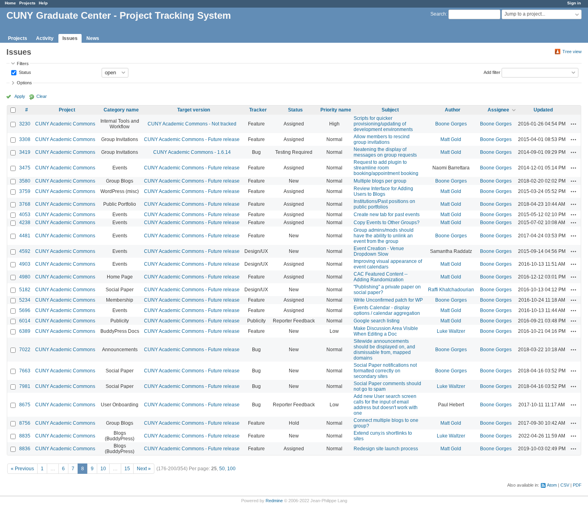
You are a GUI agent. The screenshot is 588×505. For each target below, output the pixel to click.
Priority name (335, 110)
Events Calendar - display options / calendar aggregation (387, 310)
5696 (24, 310)
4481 (24, 236)
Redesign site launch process (386, 448)
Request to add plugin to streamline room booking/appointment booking (386, 167)
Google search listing (377, 321)
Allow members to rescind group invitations (382, 139)
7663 (24, 371)
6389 (24, 331)
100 (231, 468)
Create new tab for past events (387, 214)
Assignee (498, 110)
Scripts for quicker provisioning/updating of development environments (383, 123)
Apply (19, 96)
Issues (70, 38)
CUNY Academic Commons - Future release (192, 139)
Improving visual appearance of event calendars (388, 264)
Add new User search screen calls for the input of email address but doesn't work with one (386, 405)
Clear (41, 96)
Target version (193, 110)
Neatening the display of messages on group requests (385, 152)
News (92, 38)
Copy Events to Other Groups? (387, 222)
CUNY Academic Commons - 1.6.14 (192, 152)
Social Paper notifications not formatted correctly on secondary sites (385, 370)
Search (438, 14)
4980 (24, 277)
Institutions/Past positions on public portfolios (384, 204)
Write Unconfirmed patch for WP (388, 300)
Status (24, 72)
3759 (24, 191)
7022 (24, 349)
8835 (24, 436)
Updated (543, 110)
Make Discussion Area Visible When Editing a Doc (386, 331)
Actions (573, 124)
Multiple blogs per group (380, 181)
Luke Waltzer (451, 331)
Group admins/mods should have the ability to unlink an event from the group (384, 235)
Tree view (572, 51)
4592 (24, 251)
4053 (24, 214)
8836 (24, 448)
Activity (45, 38)
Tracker (258, 110)
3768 (24, 204)
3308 (24, 139)
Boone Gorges (451, 124)
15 (127, 468)
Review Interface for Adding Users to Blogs (383, 191)
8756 (24, 423)
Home (10, 3)
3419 (24, 152)
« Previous (22, 468)
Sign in (574, 3)
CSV (564, 485)
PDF (577, 485)
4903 (24, 264)
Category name (121, 110)
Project (67, 110)
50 (222, 468)
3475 (24, 168)
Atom (552, 485)
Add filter (492, 72)
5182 (24, 289)
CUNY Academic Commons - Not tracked (192, 124)
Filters (23, 63)
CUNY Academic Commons (65, 124)
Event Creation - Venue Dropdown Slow (379, 251)
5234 (24, 300)
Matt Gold (450, 139)
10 (103, 468)
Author (452, 110)
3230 (24, 124)
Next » (144, 468)
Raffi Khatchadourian (451, 289)
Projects (27, 3)
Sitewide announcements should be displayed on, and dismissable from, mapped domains (384, 349)
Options (24, 82)
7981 (24, 386)
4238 (24, 222)
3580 (24, 181)
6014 (24, 321)
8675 (24, 405)
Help (43, 3)
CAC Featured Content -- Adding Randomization (381, 276)
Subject (390, 110)
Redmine (274, 500)
